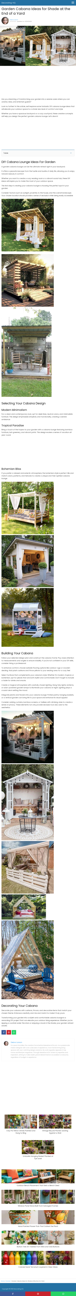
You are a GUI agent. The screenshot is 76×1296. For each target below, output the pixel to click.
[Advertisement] (29, 82)
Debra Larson (14, 20)
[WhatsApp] (14, 1032)
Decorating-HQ (8, 2)
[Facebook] (3, 1032)
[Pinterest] (9, 1032)
